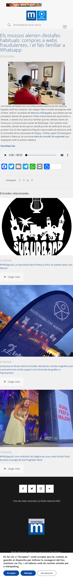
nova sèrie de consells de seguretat (46, 136)
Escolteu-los (8, 146)
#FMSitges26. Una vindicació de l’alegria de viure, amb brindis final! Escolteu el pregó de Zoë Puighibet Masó (35, 458)
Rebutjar (28, 573)
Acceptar (11, 573)
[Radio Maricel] (24, 5)
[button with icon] (23, 489)
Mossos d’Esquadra (41, 113)
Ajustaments (47, 573)
